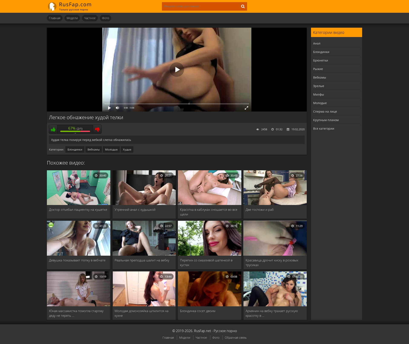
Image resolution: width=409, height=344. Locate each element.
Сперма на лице (325, 111)
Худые (127, 149)
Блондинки (75, 149)
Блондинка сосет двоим (197, 311)
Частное (90, 18)
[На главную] (72, 6)
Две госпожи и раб (260, 209)
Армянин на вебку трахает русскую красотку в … (272, 313)
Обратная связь (236, 337)
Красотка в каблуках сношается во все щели (208, 211)
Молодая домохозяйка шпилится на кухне (141, 313)
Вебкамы (94, 149)
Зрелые (318, 86)
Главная (54, 18)
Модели (72, 18)
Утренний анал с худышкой (135, 209)
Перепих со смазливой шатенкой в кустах (206, 262)
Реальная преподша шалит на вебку (142, 260)
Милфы (318, 94)
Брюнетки (320, 60)
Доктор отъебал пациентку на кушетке (78, 209)
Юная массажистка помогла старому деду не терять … (76, 313)
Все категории (323, 128)
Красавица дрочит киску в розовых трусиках (272, 262)
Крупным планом (326, 120)
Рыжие (318, 69)
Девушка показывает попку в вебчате (77, 260)
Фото (105, 18)
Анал (316, 43)
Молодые (111, 149)
